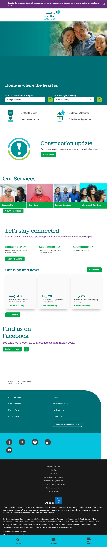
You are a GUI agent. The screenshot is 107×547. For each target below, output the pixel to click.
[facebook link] (9, 442)
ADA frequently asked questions (14, 531)
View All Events (15, 259)
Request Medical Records (67, 424)
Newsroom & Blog (60, 404)
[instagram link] (35, 442)
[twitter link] (22, 442)
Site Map (53, 470)
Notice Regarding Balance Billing (53, 484)
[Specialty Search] (99, 99)
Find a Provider (14, 397)
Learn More (48, 154)
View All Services (13, 211)
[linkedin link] (48, 442)
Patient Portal (13, 410)
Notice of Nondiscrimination (53, 477)
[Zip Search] (50, 99)
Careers (56, 397)
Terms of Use (53, 474)
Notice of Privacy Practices (53, 481)
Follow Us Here (12, 349)
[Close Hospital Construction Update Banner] (104, 4)
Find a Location (14, 404)
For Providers (58, 410)
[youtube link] (9, 450)
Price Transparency (53, 491)
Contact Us (57, 416)
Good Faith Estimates (53, 488)
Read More (94, 270)
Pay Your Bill (13, 416)
